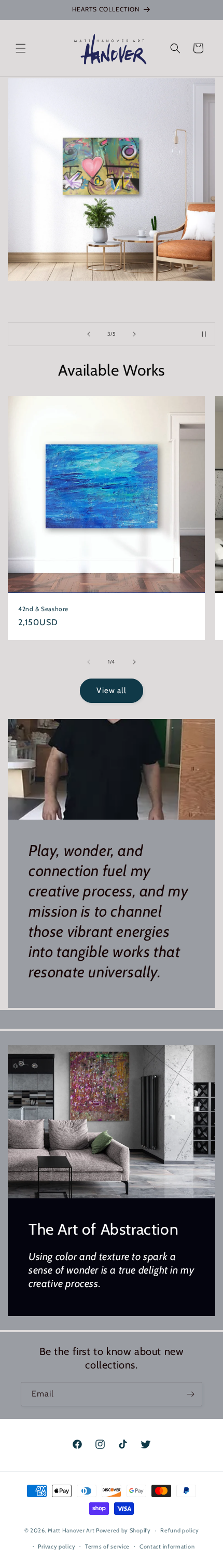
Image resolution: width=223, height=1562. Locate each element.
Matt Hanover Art (71, 1530)
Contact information (167, 1546)
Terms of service (107, 1546)
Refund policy (179, 1530)
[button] (20, 48)
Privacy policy (56, 1546)
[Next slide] (134, 334)
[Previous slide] (88, 334)
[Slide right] (134, 662)
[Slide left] (88, 662)
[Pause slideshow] (203, 334)
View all (111, 690)
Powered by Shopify (123, 1530)
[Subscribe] (190, 1394)
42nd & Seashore (43, 609)
